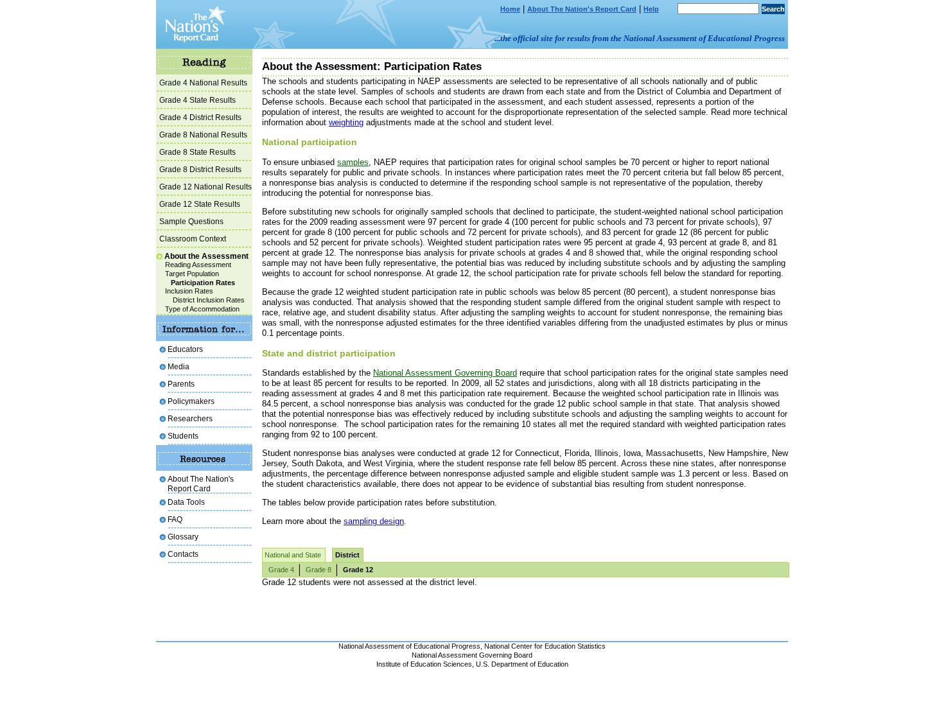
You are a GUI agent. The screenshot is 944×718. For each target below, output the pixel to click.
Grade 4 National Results (203, 82)
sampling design (374, 521)
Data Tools (186, 502)
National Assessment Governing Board (445, 373)
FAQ (175, 519)
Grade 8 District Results (200, 169)
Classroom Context (192, 238)
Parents (181, 384)
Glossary (183, 536)
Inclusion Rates (189, 291)
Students (183, 436)
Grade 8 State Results (197, 152)
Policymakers (191, 401)
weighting (346, 122)
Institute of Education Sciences (424, 664)
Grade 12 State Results (199, 204)
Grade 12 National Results (205, 186)
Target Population (192, 273)
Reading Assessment (198, 264)
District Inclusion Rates (209, 300)
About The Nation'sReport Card (201, 483)
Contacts (183, 554)
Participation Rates (203, 282)
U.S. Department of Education (522, 664)
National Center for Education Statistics (545, 646)
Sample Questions (191, 221)
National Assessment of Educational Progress (409, 646)
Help (651, 9)
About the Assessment (206, 256)
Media (178, 366)
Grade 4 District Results (200, 117)
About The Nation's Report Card (581, 9)
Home (510, 9)
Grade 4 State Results (197, 100)
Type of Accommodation (202, 309)
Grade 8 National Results (203, 134)
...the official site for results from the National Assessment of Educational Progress (639, 38)
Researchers (190, 418)
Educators (185, 349)
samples (353, 162)
